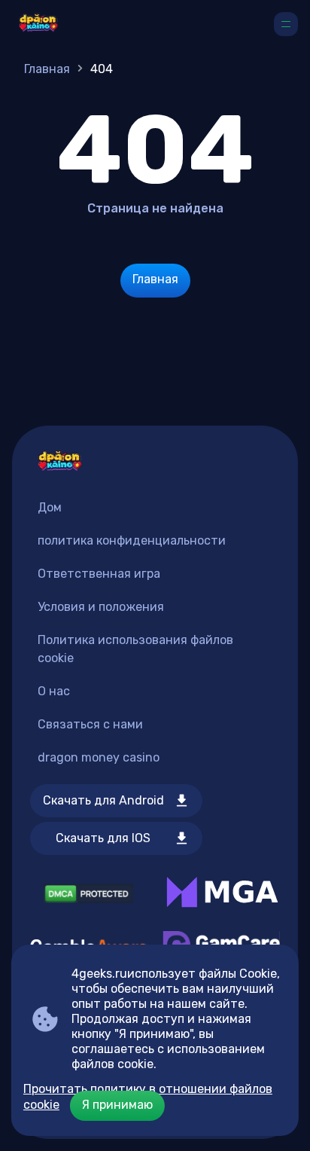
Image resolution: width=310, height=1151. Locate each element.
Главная (47, 69)
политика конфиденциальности (132, 540)
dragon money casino (99, 757)
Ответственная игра (99, 573)
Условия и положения (101, 607)
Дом (50, 507)
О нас (54, 691)
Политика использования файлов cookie (135, 649)
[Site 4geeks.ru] (38, 24)
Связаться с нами (90, 724)
